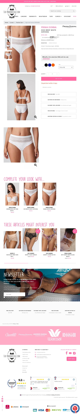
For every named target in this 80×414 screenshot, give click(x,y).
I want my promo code (12, 408)
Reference (43, 40)
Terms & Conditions (26, 362)
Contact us (24, 368)
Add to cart (58, 78)
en (51, 6)
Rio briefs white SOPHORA (31, 209)
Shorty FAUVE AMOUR (31, 255)
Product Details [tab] (53, 43)
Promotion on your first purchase (12, 400)
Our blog (71, 359)
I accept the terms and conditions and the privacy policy (19, 297)
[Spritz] (53, 66)
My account (25, 366)
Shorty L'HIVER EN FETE (49, 255)
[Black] (46, 66)
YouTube (70, 353)
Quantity (43, 74)
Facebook (66, 352)
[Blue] (49, 66)
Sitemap (24, 370)
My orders (24, 372)
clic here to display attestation (53, 395)
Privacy (14, 323)
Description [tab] (44, 43)
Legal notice (25, 356)
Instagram (74, 353)
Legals (76, 397)
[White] (42, 66)
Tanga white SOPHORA (49, 209)
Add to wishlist (47, 87)
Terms (17, 323)
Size (59, 64)
